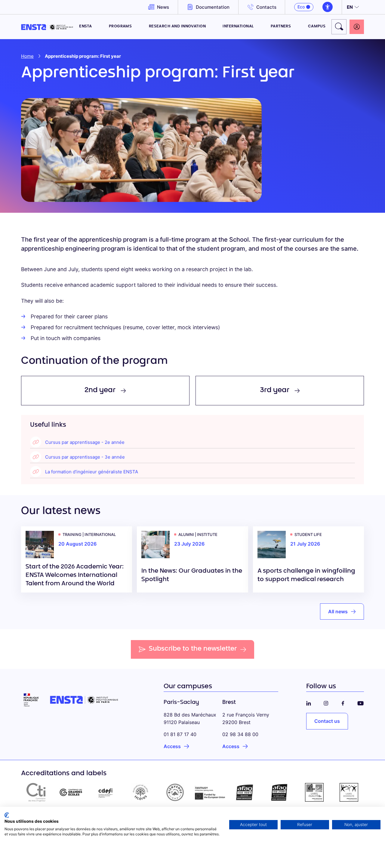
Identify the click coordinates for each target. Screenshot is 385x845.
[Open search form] (338, 26)
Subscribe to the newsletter (193, 649)
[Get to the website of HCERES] (140, 792)
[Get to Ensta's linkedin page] (308, 702)
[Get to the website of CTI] (36, 792)
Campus (317, 26)
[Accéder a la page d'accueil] (47, 26)
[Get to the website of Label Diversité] (349, 792)
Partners (281, 26)
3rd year (274, 390)
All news (338, 611)
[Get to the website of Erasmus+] (210, 792)
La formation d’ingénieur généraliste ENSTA (91, 472)
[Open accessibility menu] (327, 7)
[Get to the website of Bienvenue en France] (175, 792)
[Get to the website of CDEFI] (106, 792)
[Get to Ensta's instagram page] (326, 702)
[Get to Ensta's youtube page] (360, 702)
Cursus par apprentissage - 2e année (85, 442)
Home (27, 56)
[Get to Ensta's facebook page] (343, 702)
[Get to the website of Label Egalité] (314, 792)
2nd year (100, 390)
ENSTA (85, 26)
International (238, 26)
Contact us (327, 721)
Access (172, 746)
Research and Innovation (177, 26)
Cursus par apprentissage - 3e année (85, 457)
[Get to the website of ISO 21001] (279, 792)
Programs (120, 26)
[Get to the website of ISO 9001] (245, 792)
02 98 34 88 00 (240, 734)
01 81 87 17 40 (180, 734)
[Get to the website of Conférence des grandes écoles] (71, 792)
